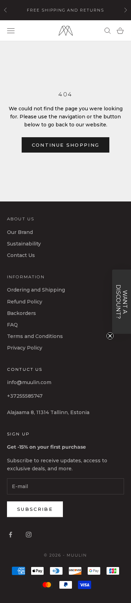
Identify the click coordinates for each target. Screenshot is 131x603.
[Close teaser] (110, 335)
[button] (121, 302)
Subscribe (35, 509)
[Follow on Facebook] (10, 534)
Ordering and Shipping (36, 290)
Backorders (21, 313)
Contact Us (21, 255)
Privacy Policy (24, 348)
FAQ (12, 325)
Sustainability (24, 244)
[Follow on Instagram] (28, 534)
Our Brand (20, 232)
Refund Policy (24, 302)
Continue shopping (66, 145)
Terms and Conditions (35, 336)
